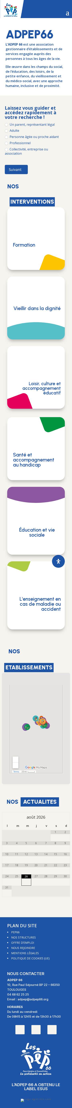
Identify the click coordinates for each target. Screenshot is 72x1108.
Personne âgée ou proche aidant (34, 137)
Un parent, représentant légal (32, 125)
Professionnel (20, 143)
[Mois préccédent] (7, 817)
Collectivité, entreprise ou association (26, 151)
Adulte (14, 131)
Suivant (15, 169)
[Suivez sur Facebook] (52, 1029)
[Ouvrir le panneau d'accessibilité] (58, 561)
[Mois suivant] (65, 817)
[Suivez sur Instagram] (20, 1029)
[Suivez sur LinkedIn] (36, 1029)
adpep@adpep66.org (33, 999)
